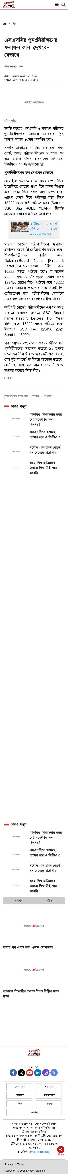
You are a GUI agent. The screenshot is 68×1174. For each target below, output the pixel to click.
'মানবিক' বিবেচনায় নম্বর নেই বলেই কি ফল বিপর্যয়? (46, 419)
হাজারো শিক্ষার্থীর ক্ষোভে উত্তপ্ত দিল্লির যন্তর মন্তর (31, 993)
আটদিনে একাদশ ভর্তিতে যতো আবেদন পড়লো (43, 229)
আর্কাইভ (35, 1112)
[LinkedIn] (37, 1072)
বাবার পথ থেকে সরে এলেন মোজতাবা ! (29, 947)
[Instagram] (46, 1072)
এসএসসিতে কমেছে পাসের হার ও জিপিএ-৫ (45, 434)
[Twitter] (21, 1072)
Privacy (9, 1164)
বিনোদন (20, 1095)
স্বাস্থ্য (20, 1103)
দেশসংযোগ (20, 1086)
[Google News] (54, 1072)
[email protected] (39, 1152)
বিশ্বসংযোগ (50, 1086)
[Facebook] (13, 1072)
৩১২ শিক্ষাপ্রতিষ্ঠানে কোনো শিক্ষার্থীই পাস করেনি (43, 468)
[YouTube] (29, 1072)
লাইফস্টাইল (49, 1095)
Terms (21, 1164)
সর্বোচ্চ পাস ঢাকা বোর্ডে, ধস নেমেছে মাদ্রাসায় (45, 450)
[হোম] (6, 24)
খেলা (49, 1103)
